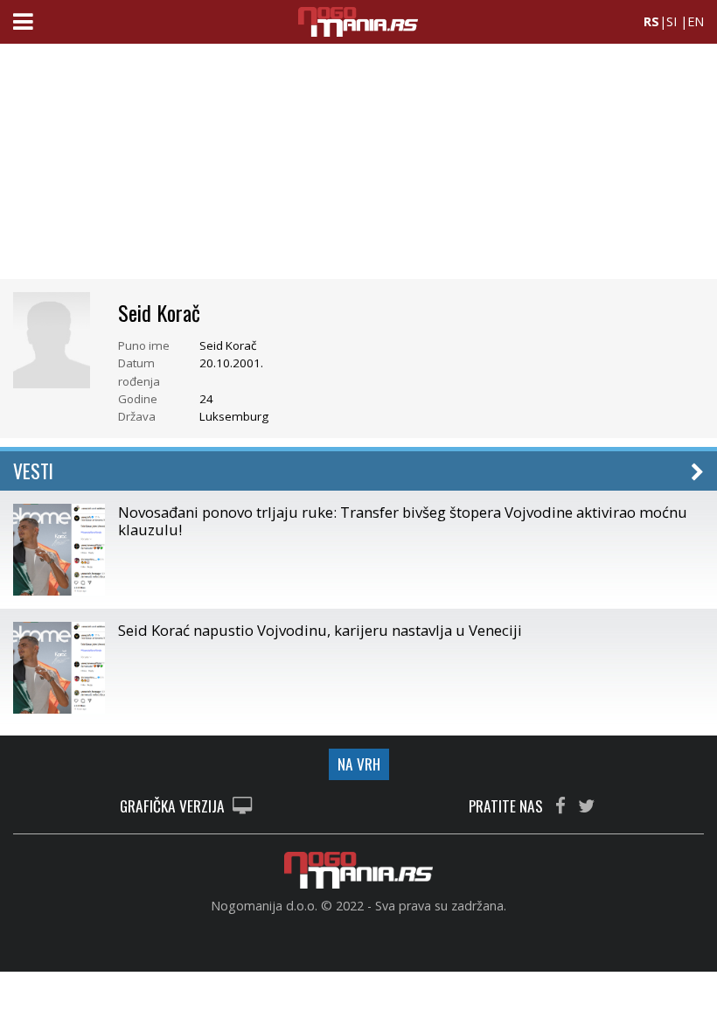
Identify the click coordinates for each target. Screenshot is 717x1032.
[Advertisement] (358, 166)
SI (671, 21)
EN (695, 21)
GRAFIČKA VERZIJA (174, 807)
